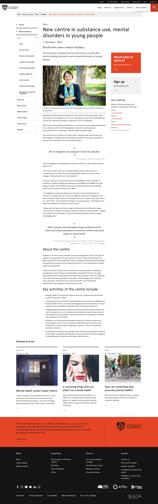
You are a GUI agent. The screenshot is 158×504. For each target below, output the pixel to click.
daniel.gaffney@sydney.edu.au (121, 124)
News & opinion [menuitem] (25, 31)
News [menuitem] (19, 38)
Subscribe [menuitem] (20, 100)
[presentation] (37, 378)
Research (107, 7)
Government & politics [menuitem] (27, 68)
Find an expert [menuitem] (22, 118)
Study (99, 7)
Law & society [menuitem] (24, 80)
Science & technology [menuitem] (27, 86)
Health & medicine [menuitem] (25, 74)
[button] (154, 8)
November (44, 14)
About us (130, 7)
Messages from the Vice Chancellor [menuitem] (27, 93)
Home (18, 14)
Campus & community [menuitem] (26, 62)
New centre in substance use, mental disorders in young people (72, 14)
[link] (102, 2)
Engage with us (119, 7)
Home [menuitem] (21, 25)
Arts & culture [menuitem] (24, 50)
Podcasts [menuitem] (20, 130)
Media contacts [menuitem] (22, 112)
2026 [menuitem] (21, 44)
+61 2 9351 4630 (116, 113)
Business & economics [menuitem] (27, 56)
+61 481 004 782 (116, 118)
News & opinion (141, 7)
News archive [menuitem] (21, 106)
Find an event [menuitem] (21, 124)
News (36, 14)
